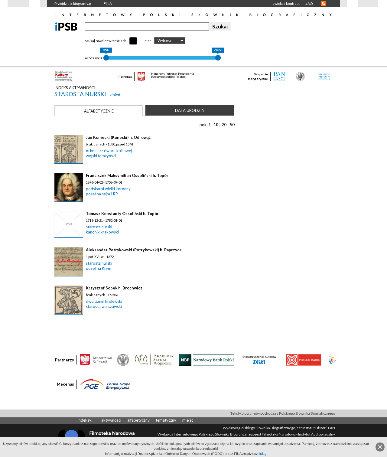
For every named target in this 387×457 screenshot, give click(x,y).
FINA (108, 3)
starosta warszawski (104, 306)
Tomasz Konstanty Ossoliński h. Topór (122, 213)
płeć (148, 41)
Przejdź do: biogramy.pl (73, 3)
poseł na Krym (98, 268)
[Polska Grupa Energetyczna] (105, 384)
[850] (106, 57)
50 (232, 124)
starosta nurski (80, 93)
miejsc (187, 420)
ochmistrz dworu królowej (109, 150)
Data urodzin (189, 110)
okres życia (93, 58)
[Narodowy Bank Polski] (206, 359)
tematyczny (166, 420)
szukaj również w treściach (105, 41)
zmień (115, 94)
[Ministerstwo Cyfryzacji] (96, 359)
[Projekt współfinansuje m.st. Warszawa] (332, 359)
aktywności (111, 420)
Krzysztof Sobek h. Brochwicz (114, 288)
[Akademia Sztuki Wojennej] (154, 359)
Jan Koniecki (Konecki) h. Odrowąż (118, 137)
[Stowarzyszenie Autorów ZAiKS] (259, 359)
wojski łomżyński (101, 155)
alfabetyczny (138, 420)
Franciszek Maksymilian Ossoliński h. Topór (127, 175)
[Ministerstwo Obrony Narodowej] (123, 359)
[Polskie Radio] (303, 359)
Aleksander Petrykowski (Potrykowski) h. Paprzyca (133, 249)
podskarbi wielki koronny (108, 188)
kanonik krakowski (102, 232)
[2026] (218, 57)
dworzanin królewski (104, 301)
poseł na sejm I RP (102, 193)
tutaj (262, 453)
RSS (323, 3)
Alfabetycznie (99, 111)
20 (224, 124)
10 (215, 124)
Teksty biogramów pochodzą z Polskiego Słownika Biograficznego (282, 413)
